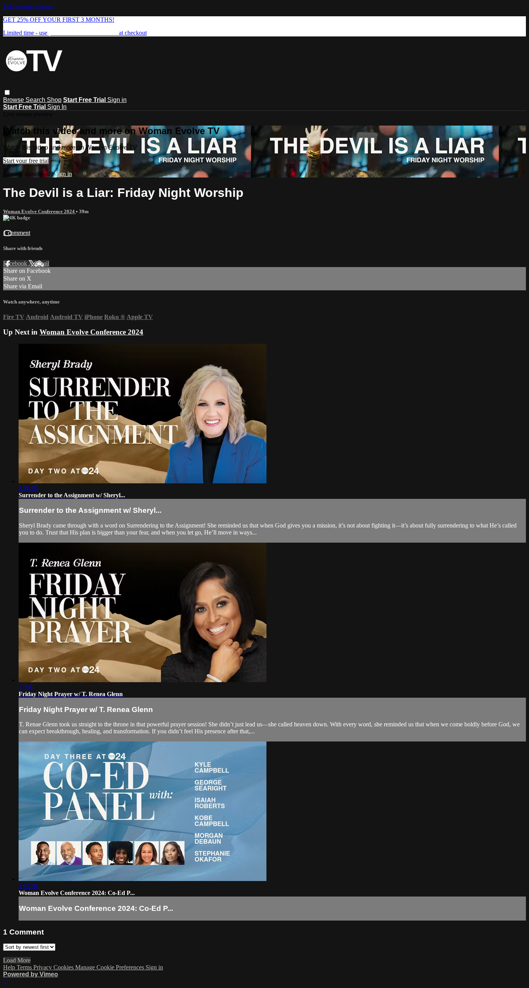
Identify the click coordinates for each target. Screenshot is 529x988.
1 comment (16, 232)
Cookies (64, 967)
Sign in (117, 100)
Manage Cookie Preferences (110, 967)
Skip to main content (28, 6)
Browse (14, 100)
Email (42, 263)
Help (10, 967)
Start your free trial (26, 160)
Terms (25, 967)
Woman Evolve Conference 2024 (39, 211)
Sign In (57, 106)
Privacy (43, 967)
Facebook (16, 263)
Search (36, 100)
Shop (54, 100)
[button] (7, 92)
